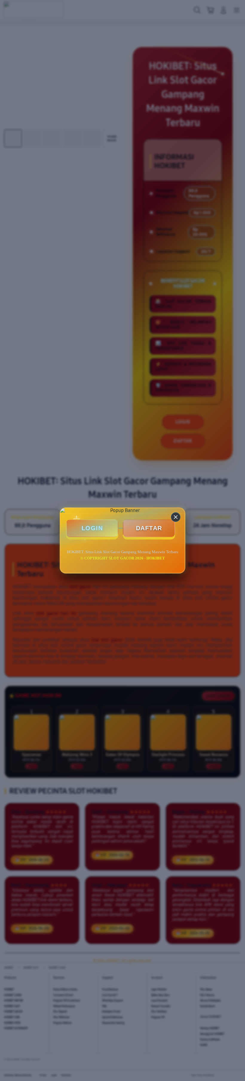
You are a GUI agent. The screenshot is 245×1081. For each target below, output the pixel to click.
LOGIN (92, 528)
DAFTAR (149, 528)
